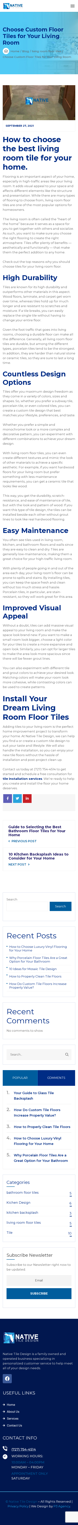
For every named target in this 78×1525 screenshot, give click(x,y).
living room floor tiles (46, 51)
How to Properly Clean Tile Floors (35, 976)
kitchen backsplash (39, 1213)
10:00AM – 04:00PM (27, 1462)
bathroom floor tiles (39, 1193)
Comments (56, 1078)
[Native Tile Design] (13, 6)
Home (15, 51)
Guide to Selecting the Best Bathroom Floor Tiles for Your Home (36, 831)
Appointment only (29, 1474)
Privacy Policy (18, 1506)
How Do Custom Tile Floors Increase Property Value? (38, 985)
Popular (20, 1078)
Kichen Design (39, 1203)
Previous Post (24, 841)
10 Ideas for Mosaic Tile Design (33, 969)
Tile (39, 1233)
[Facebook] (7, 798)
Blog (25, 51)
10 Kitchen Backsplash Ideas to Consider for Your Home (39, 856)
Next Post (17, 864)
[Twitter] (17, 798)
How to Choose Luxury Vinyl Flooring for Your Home (38, 948)
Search (12, 899)
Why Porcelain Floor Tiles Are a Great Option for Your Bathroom (38, 959)
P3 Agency (62, 1506)
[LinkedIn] (27, 798)
